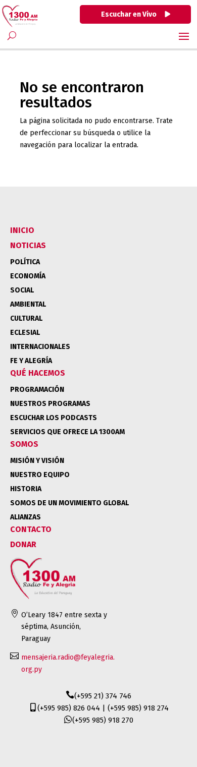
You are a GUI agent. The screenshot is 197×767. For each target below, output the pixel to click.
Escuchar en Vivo (129, 14)
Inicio (22, 230)
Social (22, 290)
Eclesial (25, 332)
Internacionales (40, 346)
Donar (23, 544)
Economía (27, 276)
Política (25, 262)
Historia (25, 489)
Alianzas (25, 517)
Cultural (26, 318)
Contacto (31, 529)
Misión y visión (37, 460)
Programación (37, 389)
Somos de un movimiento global (69, 503)
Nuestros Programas (50, 403)
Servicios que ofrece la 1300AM (67, 432)
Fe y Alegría (31, 361)
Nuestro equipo (40, 474)
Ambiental (28, 304)
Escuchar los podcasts (53, 418)
